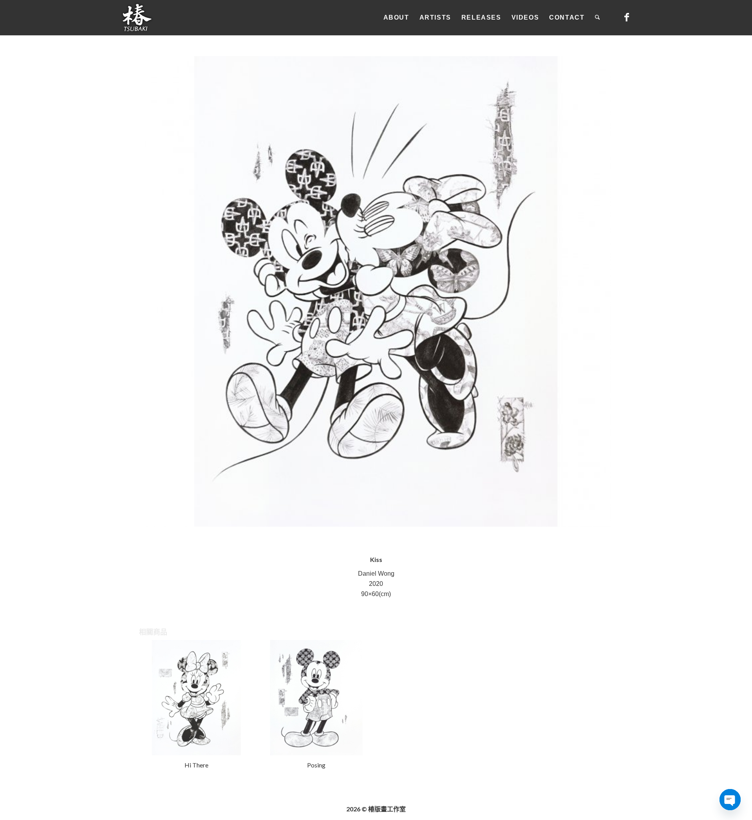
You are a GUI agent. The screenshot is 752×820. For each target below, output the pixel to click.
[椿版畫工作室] (137, 17)
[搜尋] (597, 17)
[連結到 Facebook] (627, 17)
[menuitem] (396, 17)
